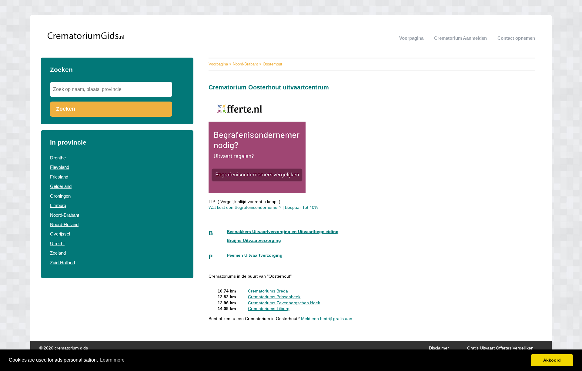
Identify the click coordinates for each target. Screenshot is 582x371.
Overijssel (60, 233)
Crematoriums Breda (268, 291)
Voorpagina (411, 38)
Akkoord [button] (552, 360)
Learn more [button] (112, 360)
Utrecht (57, 243)
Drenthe (58, 157)
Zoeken (65, 109)
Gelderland (61, 186)
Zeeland (58, 253)
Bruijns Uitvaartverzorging (254, 240)
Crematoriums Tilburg (268, 308)
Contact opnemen (516, 38)
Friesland (59, 176)
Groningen (60, 196)
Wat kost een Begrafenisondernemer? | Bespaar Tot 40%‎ (263, 207)
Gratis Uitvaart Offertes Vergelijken (500, 348)
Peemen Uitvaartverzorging (255, 255)
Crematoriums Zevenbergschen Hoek (284, 303)
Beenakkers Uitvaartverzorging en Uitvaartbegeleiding (283, 231)
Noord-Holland (64, 224)
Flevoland (59, 167)
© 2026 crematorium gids (63, 348)
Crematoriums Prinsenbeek (274, 297)
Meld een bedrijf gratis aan (326, 318)
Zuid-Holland (62, 262)
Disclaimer (439, 348)
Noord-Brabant (64, 215)
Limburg (58, 205)
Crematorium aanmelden (460, 38)
